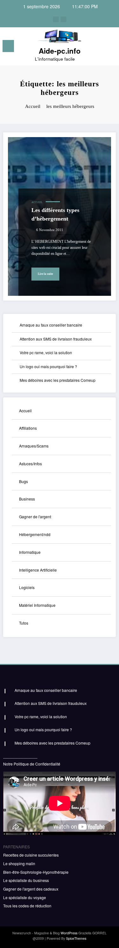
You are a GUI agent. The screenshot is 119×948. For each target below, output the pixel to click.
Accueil (37, 202)
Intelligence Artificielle (38, 570)
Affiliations (28, 428)
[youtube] (63, 19)
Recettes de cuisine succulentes (31, 855)
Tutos (23, 623)
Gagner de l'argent (35, 516)
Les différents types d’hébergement (55, 214)
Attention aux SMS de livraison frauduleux (56, 338)
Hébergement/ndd (34, 534)
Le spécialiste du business (26, 880)
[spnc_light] (111, 47)
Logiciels (27, 587)
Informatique (30, 552)
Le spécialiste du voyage (24, 897)
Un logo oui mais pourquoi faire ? (48, 366)
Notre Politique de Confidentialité (31, 763)
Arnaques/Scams (34, 445)
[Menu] (8, 46)
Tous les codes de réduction (27, 905)
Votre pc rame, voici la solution (46, 352)
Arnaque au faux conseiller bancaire (51, 325)
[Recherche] (100, 47)
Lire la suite (45, 273)
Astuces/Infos (30, 463)
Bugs (23, 481)
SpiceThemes (76, 938)
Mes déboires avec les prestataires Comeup (58, 380)
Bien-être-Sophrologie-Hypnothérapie (36, 872)
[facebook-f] (56, 19)
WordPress (69, 933)
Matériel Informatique (37, 605)
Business (27, 498)
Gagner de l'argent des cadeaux (30, 889)
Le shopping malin (19, 863)
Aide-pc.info (60, 51)
